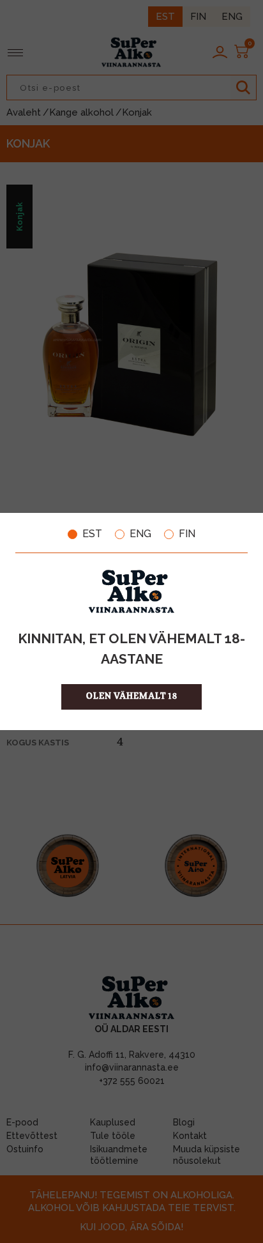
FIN (187, 534)
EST (92, 534)
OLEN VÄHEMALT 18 (131, 696)
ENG (140, 534)
